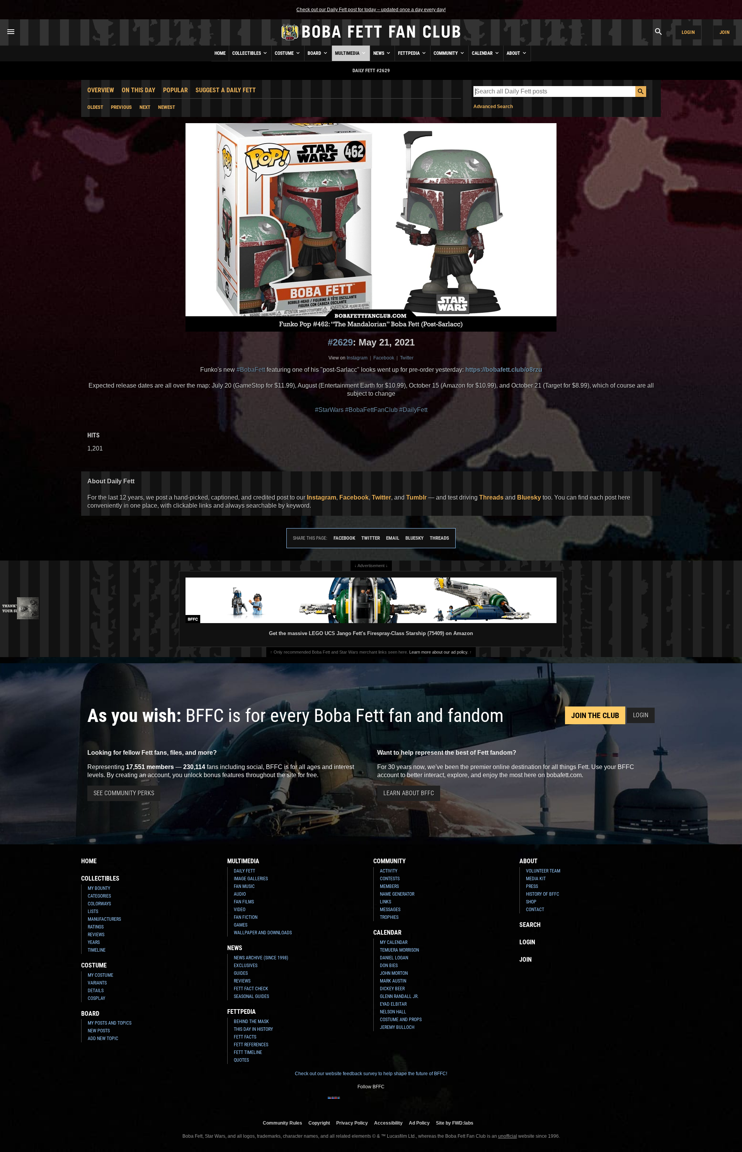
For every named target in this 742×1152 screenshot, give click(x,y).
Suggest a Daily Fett (226, 90)
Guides (241, 973)
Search (530, 924)
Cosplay (96, 998)
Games (240, 925)
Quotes (241, 1060)
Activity (388, 871)
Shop (531, 902)
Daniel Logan (394, 958)
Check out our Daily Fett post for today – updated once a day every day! (371, 9)
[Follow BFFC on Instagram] (346, 1102)
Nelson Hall (393, 1012)
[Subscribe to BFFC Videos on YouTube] (383, 1102)
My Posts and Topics (109, 1023)
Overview (100, 90)
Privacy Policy (352, 1122)
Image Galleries (251, 878)
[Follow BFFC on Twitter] (358, 1102)
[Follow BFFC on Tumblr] (371, 1102)
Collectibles (247, 53)
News (379, 53)
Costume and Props (401, 1019)
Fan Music (244, 886)
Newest (166, 107)
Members (389, 886)
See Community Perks (124, 793)
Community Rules (282, 1122)
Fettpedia (409, 53)
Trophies (389, 917)
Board (315, 53)
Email (392, 538)
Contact (535, 909)
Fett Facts (245, 1037)
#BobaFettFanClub (371, 410)
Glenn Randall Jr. (399, 996)
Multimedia (348, 53)
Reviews (96, 934)
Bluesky (529, 497)
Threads (491, 497)
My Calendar (393, 942)
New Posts (99, 1030)
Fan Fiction (245, 917)
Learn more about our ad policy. (438, 652)
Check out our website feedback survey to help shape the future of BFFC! (371, 1073)
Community (446, 53)
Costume (285, 53)
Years (94, 942)
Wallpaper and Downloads (263, 932)
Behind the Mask (251, 1021)
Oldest (95, 107)
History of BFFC (542, 894)
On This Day (138, 90)
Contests (390, 878)
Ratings (96, 927)
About (514, 53)
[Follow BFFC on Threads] (396, 1102)
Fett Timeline (248, 1052)
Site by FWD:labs (454, 1122)
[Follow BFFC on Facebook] (334, 1102)
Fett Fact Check (251, 988)
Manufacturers (104, 919)
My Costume (100, 975)
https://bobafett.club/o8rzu (503, 369)
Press (532, 886)
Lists (93, 911)
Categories (99, 896)
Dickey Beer (392, 988)
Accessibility (388, 1122)
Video (239, 909)
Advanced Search (493, 106)
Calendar (483, 53)
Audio (240, 894)
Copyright (319, 1122)
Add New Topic (103, 1038)
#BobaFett (251, 369)
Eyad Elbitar (393, 1004)
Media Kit (536, 878)
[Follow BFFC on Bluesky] (408, 1102)
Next (145, 107)
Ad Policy (419, 1122)
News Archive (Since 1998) (261, 958)
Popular (175, 90)
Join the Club (595, 715)
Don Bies (389, 965)
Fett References (251, 1044)
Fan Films (244, 902)
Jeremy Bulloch (397, 1027)
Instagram (357, 358)
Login (688, 32)
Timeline (97, 950)
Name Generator (397, 894)
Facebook (383, 358)
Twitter (407, 358)
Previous (121, 107)
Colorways (99, 903)
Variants (97, 983)
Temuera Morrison (399, 950)
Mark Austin (393, 981)
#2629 (340, 342)
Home (220, 53)
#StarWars (329, 410)
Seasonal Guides (251, 996)
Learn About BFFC (408, 793)
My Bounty (99, 888)
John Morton (394, 973)
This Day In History (253, 1029)
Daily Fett (244, 871)
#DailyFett (413, 410)
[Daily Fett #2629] (371, 227)
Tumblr (416, 497)
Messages (390, 909)
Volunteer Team (543, 871)
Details (96, 990)
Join (725, 32)
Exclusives (245, 965)
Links (385, 902)
